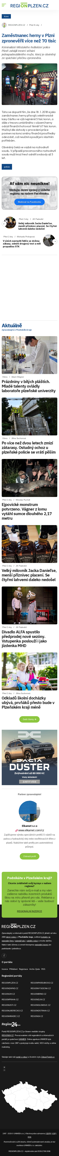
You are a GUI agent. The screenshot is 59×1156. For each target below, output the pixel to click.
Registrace (23, 969)
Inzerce (5, 969)
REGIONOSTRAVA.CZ (40, 1011)
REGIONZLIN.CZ (38, 999)
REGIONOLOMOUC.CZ (40, 1005)
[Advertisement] (29, 286)
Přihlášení (13, 969)
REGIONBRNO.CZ (38, 994)
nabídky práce (32, 941)
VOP (54, 1134)
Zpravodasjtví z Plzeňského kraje (17, 330)
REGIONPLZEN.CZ (16, 25)
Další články (28, 719)
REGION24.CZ (37, 1016)
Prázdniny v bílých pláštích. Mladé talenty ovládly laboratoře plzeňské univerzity (29, 386)
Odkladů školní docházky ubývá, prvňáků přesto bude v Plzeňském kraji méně (28, 702)
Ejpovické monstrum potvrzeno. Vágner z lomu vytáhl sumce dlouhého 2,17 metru (27, 511)
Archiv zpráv (34, 969)
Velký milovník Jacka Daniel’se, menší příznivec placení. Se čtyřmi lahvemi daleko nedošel (37, 226)
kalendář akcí (20, 941)
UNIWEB (22, 1039)
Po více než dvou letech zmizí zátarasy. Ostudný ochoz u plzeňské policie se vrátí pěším (29, 447)
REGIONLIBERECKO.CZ (12, 1011)
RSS (43, 969)
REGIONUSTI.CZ (9, 1005)
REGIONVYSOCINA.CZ (41, 988)
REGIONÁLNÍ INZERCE (29, 911)
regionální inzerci (41, 945)
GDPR (48, 1134)
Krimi (6, 16)
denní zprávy (11, 937)
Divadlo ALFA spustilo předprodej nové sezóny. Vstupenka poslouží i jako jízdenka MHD (24, 638)
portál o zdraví (21, 1057)
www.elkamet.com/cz (31, 830)
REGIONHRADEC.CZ (11, 1016)
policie (7, 167)
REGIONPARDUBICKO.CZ (42, 983)
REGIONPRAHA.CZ (10, 999)
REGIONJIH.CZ (8, 994)
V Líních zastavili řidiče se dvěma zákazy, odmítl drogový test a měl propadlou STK (22, 243)
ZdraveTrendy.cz (48, 1057)
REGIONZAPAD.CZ (10, 988)
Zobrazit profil (29, 856)
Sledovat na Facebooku (29, 202)
